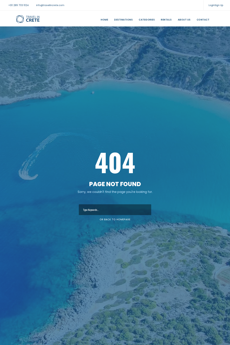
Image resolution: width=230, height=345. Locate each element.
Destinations (123, 19)
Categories (147, 19)
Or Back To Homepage (115, 219)
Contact (203, 19)
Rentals (166, 19)
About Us (184, 19)
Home (104, 19)
